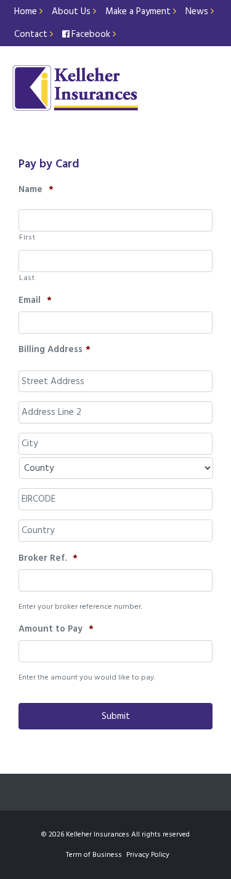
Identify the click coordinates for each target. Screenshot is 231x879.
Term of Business (94, 855)
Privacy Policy (147, 855)
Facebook (92, 34)
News (198, 11)
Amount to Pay (56, 630)
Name (36, 190)
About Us (72, 11)
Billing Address (54, 350)
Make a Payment (139, 11)
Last (27, 278)
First (27, 237)
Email (35, 301)
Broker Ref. (48, 559)
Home (26, 11)
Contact (32, 34)
